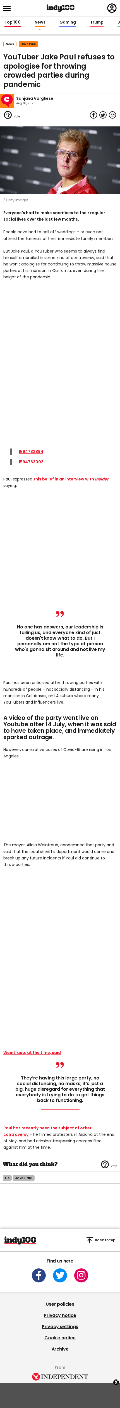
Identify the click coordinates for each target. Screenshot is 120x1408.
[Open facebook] (39, 1275)
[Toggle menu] (8, 8)
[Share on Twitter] (103, 115)
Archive (60, 1349)
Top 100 (12, 22)
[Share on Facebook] (93, 115)
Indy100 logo (60, 8)
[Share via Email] (112, 115)
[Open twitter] (60, 1275)
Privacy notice (60, 1315)
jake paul (28, 44)
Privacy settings (60, 1326)
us (7, 1178)
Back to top (105, 1240)
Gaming (67, 22)
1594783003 (31, 462)
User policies (60, 1304)
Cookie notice (60, 1338)
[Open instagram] (81, 1275)
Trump (97, 22)
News (40, 22)
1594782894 (31, 451)
